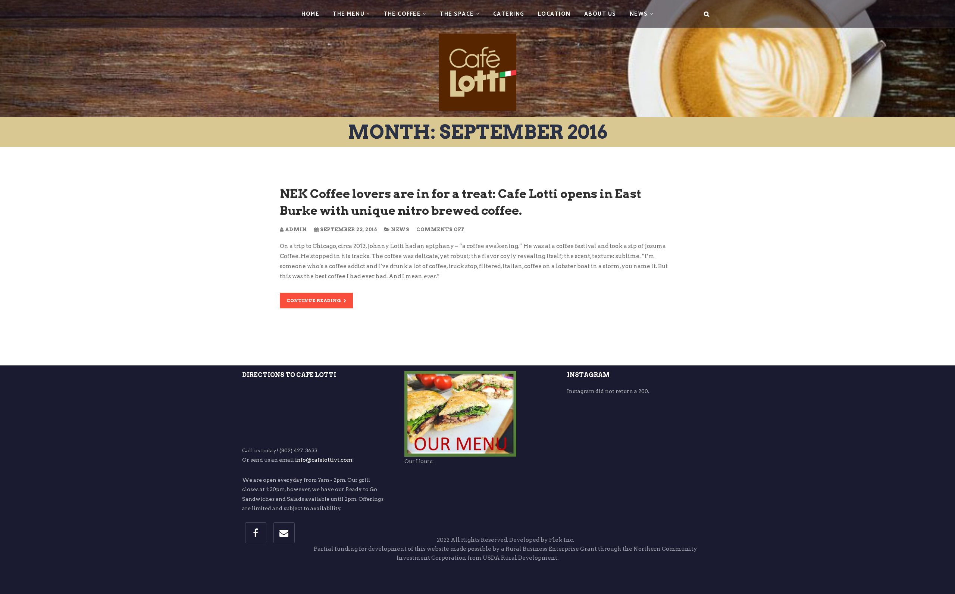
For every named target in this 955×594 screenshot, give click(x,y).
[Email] (284, 532)
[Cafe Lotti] (477, 57)
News (400, 229)
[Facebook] (255, 532)
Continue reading (314, 300)
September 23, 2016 (348, 229)
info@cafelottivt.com (323, 460)
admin (295, 229)
